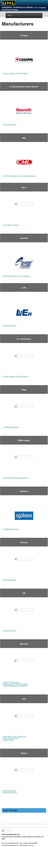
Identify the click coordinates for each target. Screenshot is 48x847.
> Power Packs (8, 740)
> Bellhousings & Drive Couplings (15, 684)
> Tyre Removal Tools (10, 225)
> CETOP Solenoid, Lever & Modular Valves (19, 176)
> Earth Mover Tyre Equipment (14, 736)
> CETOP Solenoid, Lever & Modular (16, 276)
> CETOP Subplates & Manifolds (14, 686)
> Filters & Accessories (11, 682)
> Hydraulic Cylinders (10, 738)
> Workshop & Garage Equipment (15, 478)
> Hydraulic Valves (9, 124)
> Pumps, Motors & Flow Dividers (15, 73)
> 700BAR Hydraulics (10, 427)
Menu (10, 15)
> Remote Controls (9, 792)
